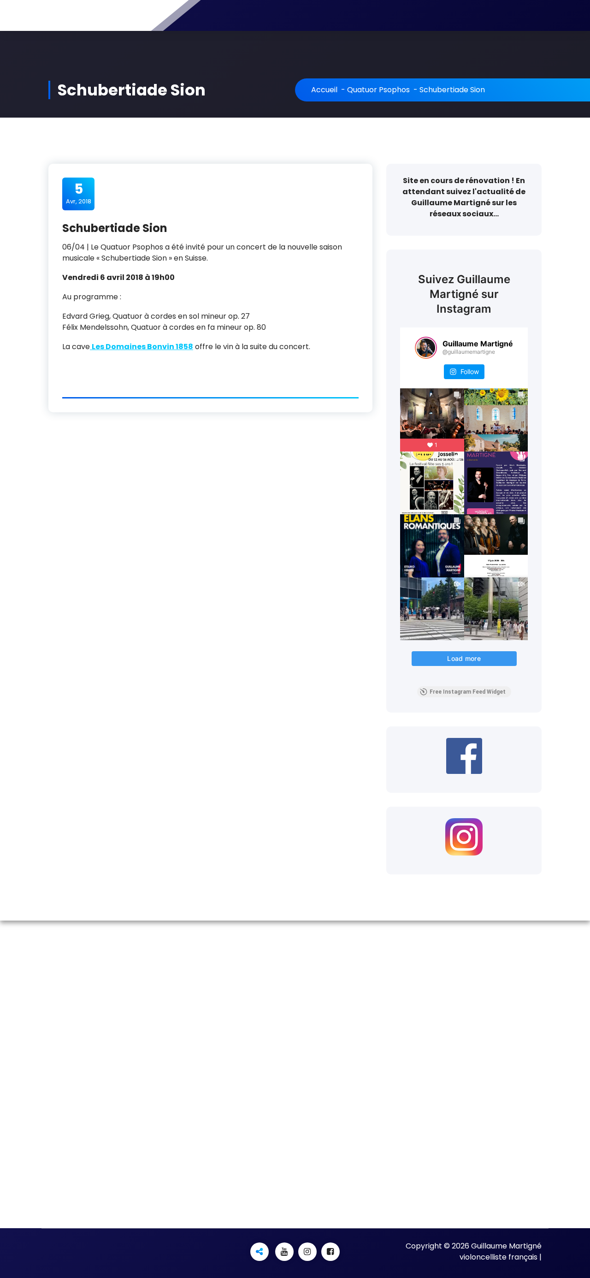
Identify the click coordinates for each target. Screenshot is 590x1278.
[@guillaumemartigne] (426, 348)
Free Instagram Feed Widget (468, 692)
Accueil (324, 89)
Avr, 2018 (78, 193)
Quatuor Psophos (378, 89)
